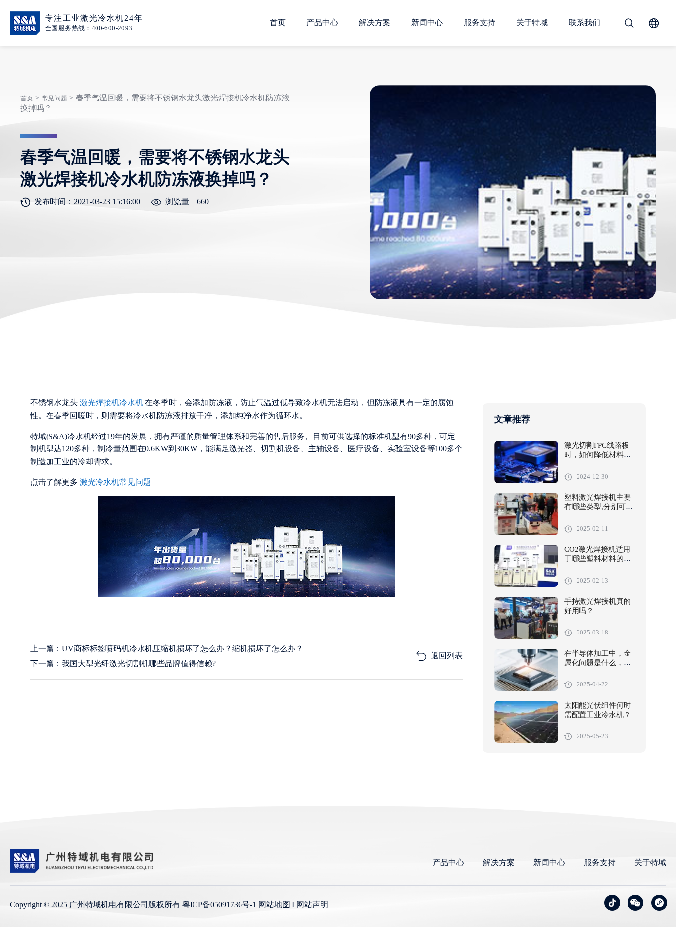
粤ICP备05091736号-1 (219, 904)
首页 (278, 22)
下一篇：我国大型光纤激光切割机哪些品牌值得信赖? (123, 663)
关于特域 (532, 22)
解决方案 (374, 22)
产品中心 (322, 22)
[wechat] (635, 903)
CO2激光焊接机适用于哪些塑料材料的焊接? (597, 559)
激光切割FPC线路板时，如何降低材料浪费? (597, 455)
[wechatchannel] (659, 903)
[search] (629, 23)
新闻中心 (427, 22)
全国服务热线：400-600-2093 (89, 28)
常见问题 (54, 98)
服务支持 (479, 22)
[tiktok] (612, 903)
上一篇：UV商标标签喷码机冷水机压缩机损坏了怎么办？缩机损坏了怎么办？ (166, 648)
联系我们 (584, 22)
